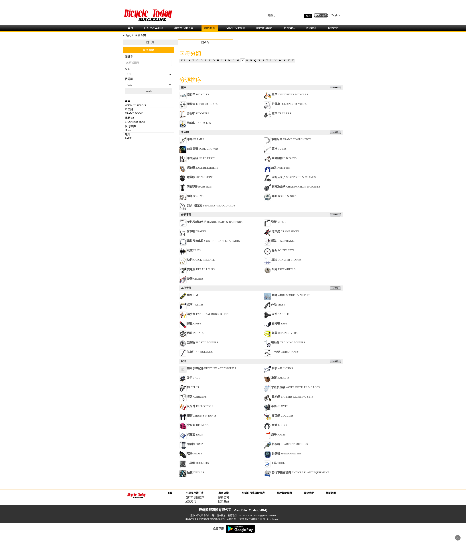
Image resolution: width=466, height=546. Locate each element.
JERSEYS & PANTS (201, 415)
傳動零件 (135, 120)
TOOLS (278, 463)
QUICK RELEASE (201, 259)
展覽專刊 (190, 501)
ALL (183, 60)
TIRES (278, 304)
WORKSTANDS (285, 351)
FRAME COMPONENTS (291, 139)
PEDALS (195, 333)
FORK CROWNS (202, 148)
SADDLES (281, 314)
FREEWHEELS (283, 269)
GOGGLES (282, 415)
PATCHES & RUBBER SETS (208, 314)
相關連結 (289, 28)
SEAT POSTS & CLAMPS (294, 177)
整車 (135, 103)
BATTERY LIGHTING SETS (292, 396)
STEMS (278, 221)
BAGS (193, 377)
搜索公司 (223, 497)
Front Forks (281, 167)
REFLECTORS (200, 406)
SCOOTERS (198, 113)
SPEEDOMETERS (286, 453)
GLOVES (279, 406)
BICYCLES (198, 94)
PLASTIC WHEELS (202, 342)
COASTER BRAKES (286, 259)
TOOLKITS (198, 463)
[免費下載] (240, 528)
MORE (335, 87)
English (335, 15)
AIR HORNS (282, 368)
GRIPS (194, 323)
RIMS (193, 295)
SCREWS (195, 196)
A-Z (127, 68)
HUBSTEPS (199, 186)
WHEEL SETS (283, 250)
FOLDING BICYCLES (289, 104)
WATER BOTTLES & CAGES (295, 387)
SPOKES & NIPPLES (291, 295)
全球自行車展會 (235, 28)
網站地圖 (311, 28)
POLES (278, 434)
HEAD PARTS (201, 158)
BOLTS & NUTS (284, 196)
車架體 (134, 111)
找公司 (150, 42)
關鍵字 (129, 56)
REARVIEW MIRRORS (290, 444)
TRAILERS (281, 113)
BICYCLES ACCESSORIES (211, 368)
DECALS (195, 472)
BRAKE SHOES (285, 231)
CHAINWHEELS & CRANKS (296, 186)
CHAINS (195, 278)
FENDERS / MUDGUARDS (211, 205)
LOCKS (279, 425)
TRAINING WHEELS (288, 342)
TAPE (279, 323)
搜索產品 (223, 501)
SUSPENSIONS (200, 177)
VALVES (195, 304)
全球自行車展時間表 (253, 493)
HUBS (194, 250)
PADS (195, 434)
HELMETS (197, 425)
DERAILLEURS (201, 269)
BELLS (193, 387)
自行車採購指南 (194, 497)
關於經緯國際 (264, 28)
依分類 (129, 79)
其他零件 (131, 128)
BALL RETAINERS (202, 167)
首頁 (130, 28)
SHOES (194, 453)
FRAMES (195, 139)
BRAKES (196, 231)
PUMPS (195, 444)
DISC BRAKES (283, 240)
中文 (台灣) (321, 15)
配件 (128, 136)
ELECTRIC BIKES (202, 104)
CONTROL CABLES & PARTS (213, 240)
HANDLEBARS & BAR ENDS (214, 221)
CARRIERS (197, 396)
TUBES (279, 148)
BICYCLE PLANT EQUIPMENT (300, 472)
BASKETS (280, 377)
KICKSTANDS (200, 351)
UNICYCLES (199, 122)
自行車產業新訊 (153, 28)
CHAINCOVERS (284, 333)
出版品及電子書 (183, 28)
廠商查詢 (209, 28)
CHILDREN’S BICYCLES (290, 94)
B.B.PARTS (284, 158)
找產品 (205, 42)
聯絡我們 (333, 28)
